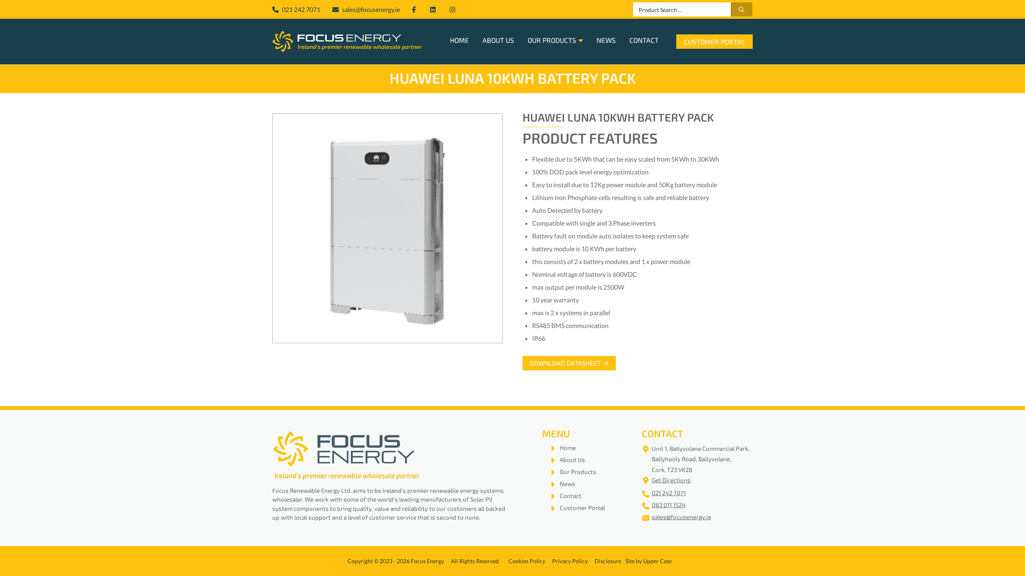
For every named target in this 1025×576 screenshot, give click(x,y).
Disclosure (608, 561)
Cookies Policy (526, 561)
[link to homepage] (347, 41)
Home (459, 41)
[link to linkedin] (434, 9)
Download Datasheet (565, 364)
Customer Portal (714, 42)
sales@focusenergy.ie (681, 518)
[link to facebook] (415, 9)
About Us (498, 41)
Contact (644, 41)
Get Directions (671, 481)
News (606, 41)
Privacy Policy (570, 561)
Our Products (552, 41)
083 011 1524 (668, 506)
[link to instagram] (453, 9)
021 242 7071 (669, 494)
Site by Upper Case (648, 561)
